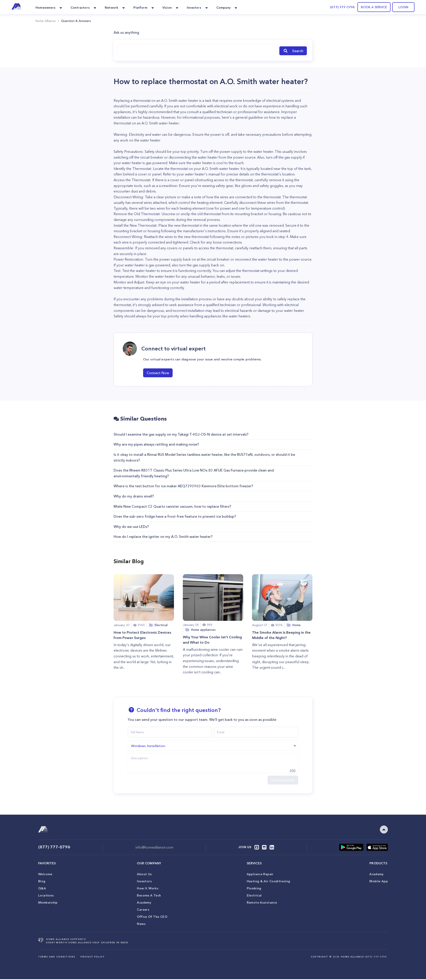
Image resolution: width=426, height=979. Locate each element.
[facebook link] (256, 847)
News (141, 924)
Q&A (42, 888)
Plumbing (254, 888)
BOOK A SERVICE (374, 7)
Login (403, 7)
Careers (143, 910)
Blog (41, 881)
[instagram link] (264, 847)
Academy (144, 902)
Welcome (45, 874)
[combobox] (197, 51)
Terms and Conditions (56, 956)
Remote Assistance (262, 902)
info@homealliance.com (154, 847)
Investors (144, 881)
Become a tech (149, 895)
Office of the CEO (152, 917)
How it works (147, 888)
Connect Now (158, 373)
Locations (46, 895)
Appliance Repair (260, 874)
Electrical (254, 895)
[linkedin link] (272, 847)
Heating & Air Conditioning (268, 881)
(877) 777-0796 (342, 7)
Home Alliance (46, 21)
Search (297, 51)
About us (144, 874)
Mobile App (378, 881)
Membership (48, 902)
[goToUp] (384, 830)
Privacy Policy (92, 956)
